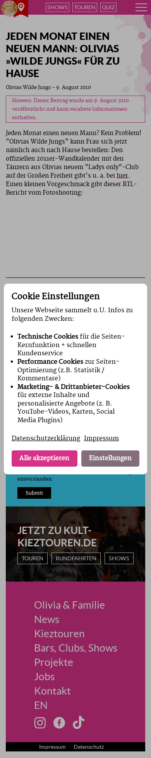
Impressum (101, 438)
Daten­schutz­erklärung (46, 438)
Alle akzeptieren (44, 458)
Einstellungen (110, 458)
